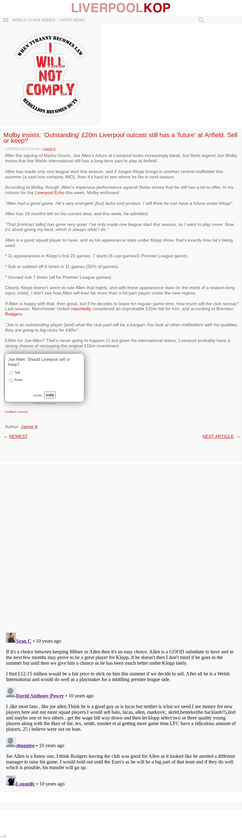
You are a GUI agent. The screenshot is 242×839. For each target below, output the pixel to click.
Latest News (72, 20)
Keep (18, 380)
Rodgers (13, 313)
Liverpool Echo (50, 192)
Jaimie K (29, 426)
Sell (17, 372)
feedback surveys (16, 411)
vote (50, 395)
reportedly (81, 308)
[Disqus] (121, 546)
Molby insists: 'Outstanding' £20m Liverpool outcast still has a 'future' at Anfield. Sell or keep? (120, 137)
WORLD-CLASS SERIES (33, 20)
